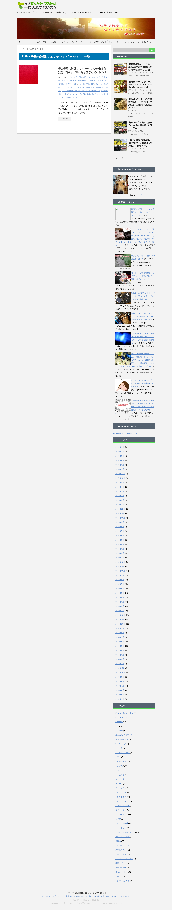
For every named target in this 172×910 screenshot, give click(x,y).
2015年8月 (119, 580)
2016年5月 (119, 540)
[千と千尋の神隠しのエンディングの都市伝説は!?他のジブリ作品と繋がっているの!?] (28, 86)
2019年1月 (119, 452)
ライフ (118, 819)
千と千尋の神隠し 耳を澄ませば (73, 91)
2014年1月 (119, 664)
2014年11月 (120, 619)
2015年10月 (120, 571)
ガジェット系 (114, 42)
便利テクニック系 (122, 837)
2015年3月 (119, 602)
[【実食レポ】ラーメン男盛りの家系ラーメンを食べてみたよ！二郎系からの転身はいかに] (120, 109)
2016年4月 (119, 544)
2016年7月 (119, 531)
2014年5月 (119, 646)
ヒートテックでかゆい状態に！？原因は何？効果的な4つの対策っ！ (143, 383)
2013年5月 (119, 695)
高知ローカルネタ (122, 881)
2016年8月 (119, 527)
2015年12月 (120, 562)
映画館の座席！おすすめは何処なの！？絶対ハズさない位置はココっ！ (142, 212)
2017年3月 (119, 496)
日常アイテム (120, 854)
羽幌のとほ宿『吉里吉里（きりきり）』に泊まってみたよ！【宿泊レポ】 (140, 143)
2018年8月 (119, 460)
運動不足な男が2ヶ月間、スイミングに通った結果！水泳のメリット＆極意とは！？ (143, 296)
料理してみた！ (121, 850)
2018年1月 (119, 469)
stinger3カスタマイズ (123, 735)
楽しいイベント (86, 42)
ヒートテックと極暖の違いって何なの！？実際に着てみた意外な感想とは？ (142, 276)
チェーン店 (119, 788)
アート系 (119, 748)
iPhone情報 (120, 717)
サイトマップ (29, 42)
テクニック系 (120, 792)
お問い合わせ (147, 42)
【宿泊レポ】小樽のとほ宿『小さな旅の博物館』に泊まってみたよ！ (140, 125)
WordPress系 (120, 744)
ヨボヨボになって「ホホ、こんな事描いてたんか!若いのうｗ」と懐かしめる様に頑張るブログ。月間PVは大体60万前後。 (86, 896)
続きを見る (64, 119)
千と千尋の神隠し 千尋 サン (82, 87)
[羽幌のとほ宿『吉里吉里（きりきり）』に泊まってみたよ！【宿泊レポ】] (120, 150)
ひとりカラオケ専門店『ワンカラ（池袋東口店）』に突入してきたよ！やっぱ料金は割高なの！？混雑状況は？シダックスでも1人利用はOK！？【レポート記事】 (134, 360)
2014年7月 (119, 637)
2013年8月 (119, 681)
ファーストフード (122, 806)
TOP (20, 42)
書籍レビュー (120, 868)
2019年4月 (119, 447)
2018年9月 (119, 456)
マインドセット (121, 815)
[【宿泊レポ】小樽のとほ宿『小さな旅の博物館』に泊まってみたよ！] (120, 133)
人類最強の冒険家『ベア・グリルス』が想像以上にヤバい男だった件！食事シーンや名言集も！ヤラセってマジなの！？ (134, 406)
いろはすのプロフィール (130, 42)
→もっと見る (120, 158)
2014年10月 (120, 624)
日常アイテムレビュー (124, 859)
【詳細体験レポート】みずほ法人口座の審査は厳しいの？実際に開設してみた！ (140, 67)
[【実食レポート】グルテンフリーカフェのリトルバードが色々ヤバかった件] (120, 92)
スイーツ (119, 784)
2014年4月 (119, 650)
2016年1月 (119, 558)
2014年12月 (120, 615)
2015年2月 (119, 606)
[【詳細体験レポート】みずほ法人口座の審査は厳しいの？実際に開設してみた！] (120, 74)
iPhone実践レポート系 (124, 713)
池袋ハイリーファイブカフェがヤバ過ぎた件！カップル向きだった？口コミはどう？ (142, 316)
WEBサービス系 (100, 42)
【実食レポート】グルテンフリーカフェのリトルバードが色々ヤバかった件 (140, 84)
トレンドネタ (63, 42)
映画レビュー (120, 863)
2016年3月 (119, 549)
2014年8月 (119, 633)
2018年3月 (119, 465)
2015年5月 (119, 593)
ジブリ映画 (71, 77)
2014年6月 (119, 642)
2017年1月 (119, 505)
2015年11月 (120, 566)
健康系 (118, 841)
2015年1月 (119, 611)
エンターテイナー (122, 753)
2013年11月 (120, 668)
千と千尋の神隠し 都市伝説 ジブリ (91, 94)
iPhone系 (52, 42)
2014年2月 (119, 659)
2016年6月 (119, 535)
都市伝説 (119, 876)
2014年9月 (119, 628)
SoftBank (119, 731)
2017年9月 (119, 482)
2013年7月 (119, 686)
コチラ (140, 195)
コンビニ (119, 770)
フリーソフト (120, 810)
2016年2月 (119, 553)
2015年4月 (119, 597)
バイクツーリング (122, 801)
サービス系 (119, 775)
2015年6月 (119, 589)
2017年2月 (119, 500)
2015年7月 (119, 584)
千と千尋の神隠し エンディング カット (88, 80)
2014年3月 (119, 655)
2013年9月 (119, 677)
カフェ (118, 757)
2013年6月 (119, 690)
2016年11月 (120, 513)
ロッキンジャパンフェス (125, 832)
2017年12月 (120, 474)
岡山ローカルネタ (122, 845)
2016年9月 (119, 522)
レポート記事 (41, 42)
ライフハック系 (121, 823)
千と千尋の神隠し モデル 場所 (88, 84)
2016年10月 (120, 518)
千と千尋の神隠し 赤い (92, 91)
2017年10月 (120, 478)
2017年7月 (119, 487)
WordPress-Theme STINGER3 (86, 900)
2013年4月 (119, 699)
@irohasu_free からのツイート (125, 433)
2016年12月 (120, 509)
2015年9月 (119, 575)
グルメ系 (74, 42)
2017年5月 (119, 491)
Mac (117, 726)
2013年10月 (120, 672)
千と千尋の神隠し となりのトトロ (86, 77)
